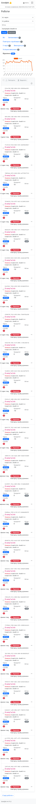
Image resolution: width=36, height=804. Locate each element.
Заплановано (14, 37)
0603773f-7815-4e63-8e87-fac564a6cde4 (17, 427)
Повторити (11, 80)
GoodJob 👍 (6, 2)
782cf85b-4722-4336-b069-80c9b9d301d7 (17, 653)
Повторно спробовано (12, 41)
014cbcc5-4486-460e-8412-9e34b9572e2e (17, 399)
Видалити (23, 80)
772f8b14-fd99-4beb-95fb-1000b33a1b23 (17, 625)
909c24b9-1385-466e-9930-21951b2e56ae (17, 116)
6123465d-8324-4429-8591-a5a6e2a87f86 (17, 258)
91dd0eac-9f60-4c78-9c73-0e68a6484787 (17, 512)
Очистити (11, 32)
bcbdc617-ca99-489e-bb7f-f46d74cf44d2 (17, 710)
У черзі (6, 45)
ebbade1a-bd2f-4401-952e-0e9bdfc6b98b (17, 568)
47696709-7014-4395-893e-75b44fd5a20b (17, 314)
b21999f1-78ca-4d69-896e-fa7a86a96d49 (17, 484)
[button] (31, 83)
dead (26, 156)
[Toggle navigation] (32, 3)
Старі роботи (7, 795)
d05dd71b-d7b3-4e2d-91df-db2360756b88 (17, 540)
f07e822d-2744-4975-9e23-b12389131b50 (17, 201)
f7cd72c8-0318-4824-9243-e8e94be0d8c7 (17, 145)
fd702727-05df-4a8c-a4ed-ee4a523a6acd (17, 682)
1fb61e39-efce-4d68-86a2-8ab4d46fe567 (17, 597)
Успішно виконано (11, 49)
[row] (18, 100)
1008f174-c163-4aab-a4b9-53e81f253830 (17, 455)
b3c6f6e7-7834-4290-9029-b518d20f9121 (17, 286)
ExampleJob (10, 91)
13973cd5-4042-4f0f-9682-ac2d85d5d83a (17, 766)
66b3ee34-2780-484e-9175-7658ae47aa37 (17, 229)
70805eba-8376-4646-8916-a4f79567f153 (17, 173)
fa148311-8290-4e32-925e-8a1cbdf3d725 (17, 371)
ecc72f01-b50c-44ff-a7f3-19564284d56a (17, 738)
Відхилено (8, 53)
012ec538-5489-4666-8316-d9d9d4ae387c (17, 88)
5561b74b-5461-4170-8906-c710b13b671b (17, 342)
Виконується (19, 45)
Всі (4, 37)
